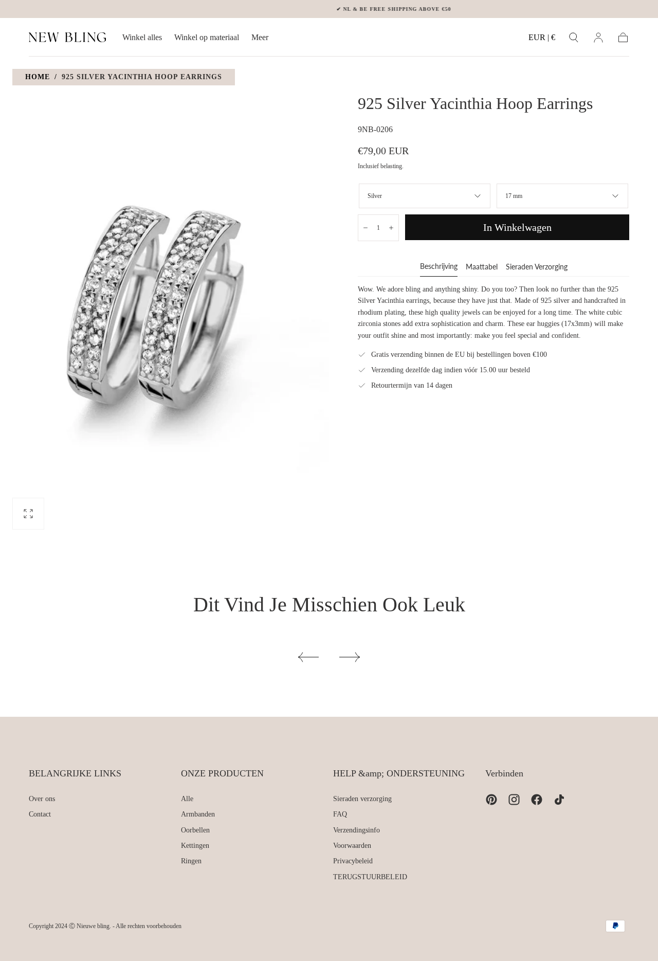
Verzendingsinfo (356, 830)
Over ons (42, 799)
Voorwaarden (352, 845)
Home (37, 77)
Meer (259, 37)
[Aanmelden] (598, 37)
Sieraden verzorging (537, 267)
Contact (40, 814)
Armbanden (198, 814)
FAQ (340, 814)
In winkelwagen (517, 227)
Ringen (191, 861)
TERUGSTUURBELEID (370, 877)
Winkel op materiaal (206, 37)
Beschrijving (439, 266)
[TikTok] (559, 799)
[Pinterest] (491, 799)
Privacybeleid (353, 861)
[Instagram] (514, 799)
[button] (541, 39)
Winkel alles (142, 37)
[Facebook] (536, 799)
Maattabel (482, 267)
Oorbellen (195, 830)
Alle (187, 799)
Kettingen (195, 845)
